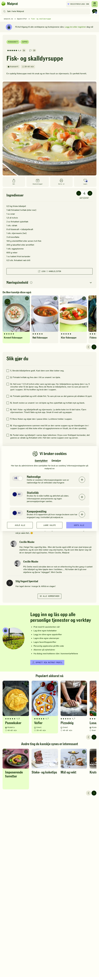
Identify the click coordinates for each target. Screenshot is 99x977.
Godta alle (79, 525)
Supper (24, 42)
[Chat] (95, 11)
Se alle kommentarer (49, 596)
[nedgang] (78, 193)
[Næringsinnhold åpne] (49, 283)
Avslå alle (20, 525)
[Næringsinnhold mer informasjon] (31, 283)
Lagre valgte (49, 525)
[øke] (90, 193)
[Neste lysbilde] (94, 347)
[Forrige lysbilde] (88, 347)
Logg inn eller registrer (75, 27)
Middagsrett (13, 42)
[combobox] (46, 11)
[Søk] (4, 11)
